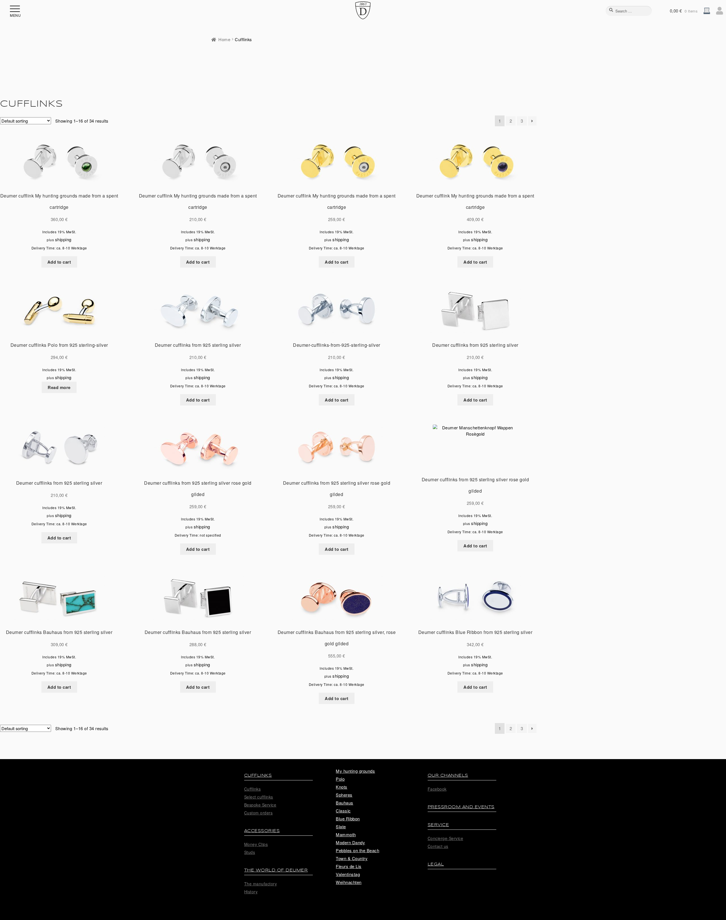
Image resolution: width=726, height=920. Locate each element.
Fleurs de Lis (349, 866)
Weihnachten (349, 882)
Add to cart (59, 262)
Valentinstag (348, 874)
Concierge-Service (445, 838)
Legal (436, 864)
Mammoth (346, 834)
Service (438, 824)
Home (224, 39)
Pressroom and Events (461, 807)
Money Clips (256, 844)
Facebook (437, 789)
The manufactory (260, 884)
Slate (341, 826)
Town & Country (352, 858)
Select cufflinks (258, 797)
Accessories (262, 830)
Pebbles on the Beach (357, 850)
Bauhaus (344, 803)
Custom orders (258, 813)
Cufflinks (258, 775)
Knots (341, 787)
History (251, 891)
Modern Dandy (350, 842)
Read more (59, 387)
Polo (340, 779)
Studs (249, 852)
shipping (63, 239)
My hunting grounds (355, 771)
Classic (343, 811)
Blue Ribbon (348, 819)
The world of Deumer (276, 870)
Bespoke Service (260, 805)
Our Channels (448, 775)
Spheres (344, 795)
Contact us (438, 846)
